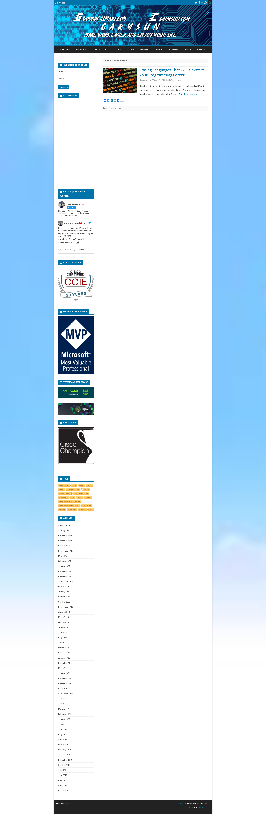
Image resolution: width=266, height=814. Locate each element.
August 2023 (64, 612)
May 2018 (62, 780)
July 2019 (62, 724)
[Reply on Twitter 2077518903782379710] (60, 249)
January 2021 (64, 673)
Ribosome (182, 803)
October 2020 (64, 688)
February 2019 (64, 749)
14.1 (74, 485)
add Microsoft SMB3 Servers (69, 505)
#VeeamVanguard (76, 239)
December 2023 (65, 597)
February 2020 (64, 714)
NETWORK (173, 49)
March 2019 (63, 744)
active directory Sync (81, 493)
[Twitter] (196, 2)
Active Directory (65, 493)
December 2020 (65, 678)
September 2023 (65, 607)
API (91, 509)
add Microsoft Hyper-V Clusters (70, 501)
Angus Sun (146, 80)
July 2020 (62, 698)
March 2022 (63, 647)
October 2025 (64, 545)
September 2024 (65, 581)
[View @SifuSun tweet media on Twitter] (77, 242)
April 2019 (62, 739)
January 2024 (64, 591)
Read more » (190, 94)
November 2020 (65, 683)
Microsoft (82, 49)
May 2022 (62, 637)
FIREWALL (144, 49)
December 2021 (65, 663)
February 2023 (64, 622)
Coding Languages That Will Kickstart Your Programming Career (172, 72)
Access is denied (73, 489)
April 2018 (62, 785)
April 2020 (62, 703)
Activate (86, 489)
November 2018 (65, 760)
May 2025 (62, 556)
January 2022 (64, 658)
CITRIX (131, 49)
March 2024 (63, 586)
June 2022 (62, 632)
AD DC (88, 497)
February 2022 (64, 653)
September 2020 (65, 693)
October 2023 (64, 602)
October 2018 (64, 765)
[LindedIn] (202, 2)
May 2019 (62, 734)
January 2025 (64, 566)
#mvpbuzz (62, 239)
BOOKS (187, 49)
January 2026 (64, 530)
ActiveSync (63, 497)
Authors (201, 49)
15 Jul (86, 223)
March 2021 (63, 668)
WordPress (202, 807)
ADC (79, 497)
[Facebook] (199, 2)
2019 (89, 485)
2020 (62, 489)
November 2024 (65, 576)
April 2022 (62, 642)
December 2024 (65, 571)
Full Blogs (109, 108)
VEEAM (159, 49)
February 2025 (64, 561)
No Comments (174, 80)
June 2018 (62, 775)
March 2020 (63, 709)
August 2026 (64, 525)
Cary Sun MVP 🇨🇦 (73, 223)
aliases (62, 509)
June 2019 (62, 729)
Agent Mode (87, 505)
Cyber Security (101, 49)
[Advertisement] (76, 143)
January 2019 (64, 755)
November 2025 (65, 540)
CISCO (118, 49)
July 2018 (62, 770)
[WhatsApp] (205, 2)
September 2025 (65, 551)
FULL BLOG (65, 49)
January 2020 (64, 719)
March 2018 (63, 790)
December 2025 (65, 535)
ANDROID (72, 509)
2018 (82, 485)
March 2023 (63, 617)
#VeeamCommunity (66, 242)
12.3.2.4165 (64, 485)
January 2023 (64, 627)
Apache (82, 509)
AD (73, 497)
